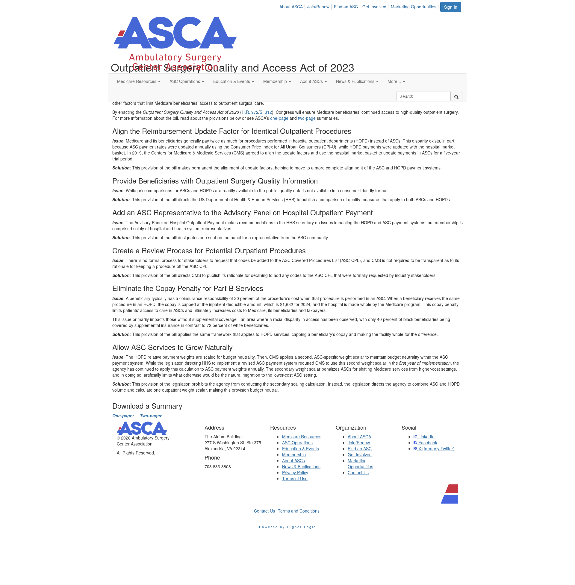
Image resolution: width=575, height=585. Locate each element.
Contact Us (358, 472)
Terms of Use (295, 478)
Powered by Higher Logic (287, 526)
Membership (294, 454)
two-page (307, 118)
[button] (139, 81)
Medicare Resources (301, 436)
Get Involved (374, 7)
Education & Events (300, 448)
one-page (279, 118)
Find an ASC (346, 7)
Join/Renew (318, 7)
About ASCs (293, 460)
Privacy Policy (295, 472)
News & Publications (301, 466)
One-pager (123, 416)
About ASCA (291, 7)
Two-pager (150, 416)
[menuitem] (293, 6)
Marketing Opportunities (413, 7)
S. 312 (266, 112)
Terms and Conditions (299, 511)
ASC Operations (297, 442)
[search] (456, 96)
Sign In (450, 7)
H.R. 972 (250, 112)
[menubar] (359, 6)
